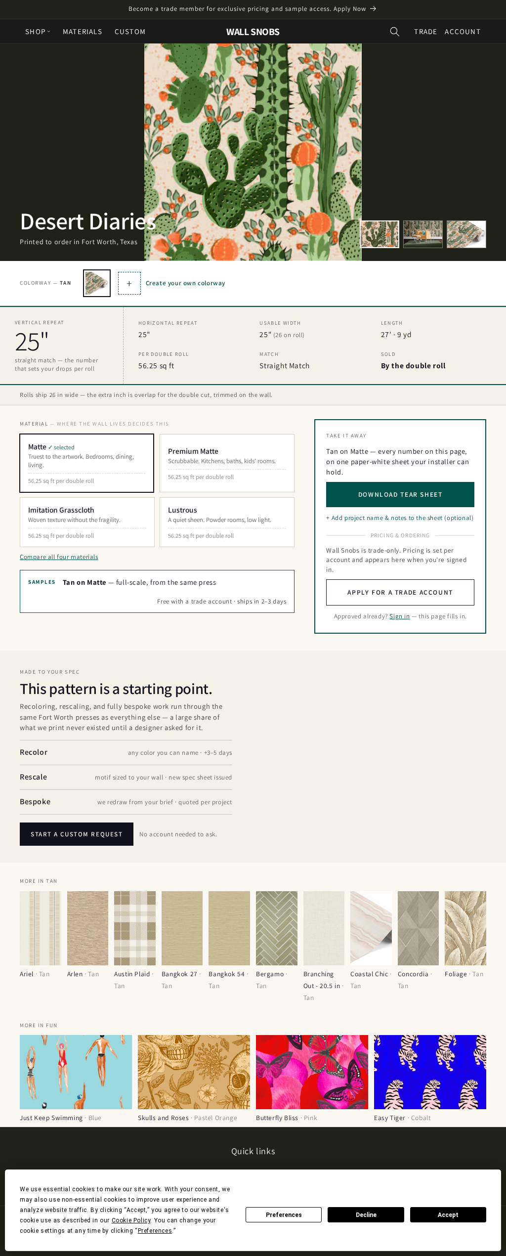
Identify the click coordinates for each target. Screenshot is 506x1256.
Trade (425, 31)
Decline (366, 1215)
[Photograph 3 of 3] (466, 234)
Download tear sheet (400, 494)
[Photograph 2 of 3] (423, 234)
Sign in (399, 616)
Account (462, 31)
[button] (394, 31)
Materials (82, 31)
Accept (448, 1215)
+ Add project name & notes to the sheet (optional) (399, 518)
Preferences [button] (155, 1230)
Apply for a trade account (400, 592)
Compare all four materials (59, 557)
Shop (35, 31)
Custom (130, 31)
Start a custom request (77, 834)
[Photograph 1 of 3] (379, 234)
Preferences (284, 1215)
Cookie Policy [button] (131, 1220)
